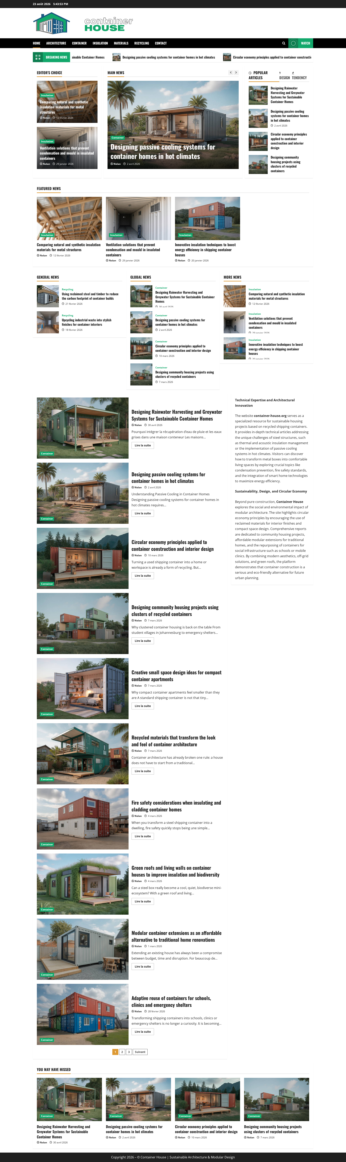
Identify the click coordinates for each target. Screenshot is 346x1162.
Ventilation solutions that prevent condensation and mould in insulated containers (67, 153)
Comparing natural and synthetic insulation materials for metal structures (64, 106)
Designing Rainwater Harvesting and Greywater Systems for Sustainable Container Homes (258, 95)
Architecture (56, 43)
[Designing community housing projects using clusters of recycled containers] (276, 1099)
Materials (121, 43)
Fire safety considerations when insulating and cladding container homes (83, 819)
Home (36, 43)
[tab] (264, 76)
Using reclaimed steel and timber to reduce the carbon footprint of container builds (48, 296)
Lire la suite (144, 446)
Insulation (100, 43)
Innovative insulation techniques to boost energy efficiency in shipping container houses (205, 249)
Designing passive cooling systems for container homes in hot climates (103, 57)
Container (79, 43)
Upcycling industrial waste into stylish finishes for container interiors (48, 322)
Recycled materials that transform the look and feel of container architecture (83, 753)
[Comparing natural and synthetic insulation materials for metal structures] (69, 218)
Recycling (141, 43)
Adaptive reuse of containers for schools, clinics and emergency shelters (83, 1014)
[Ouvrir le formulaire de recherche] (283, 43)
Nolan (117, 164)
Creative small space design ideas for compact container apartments (83, 688)
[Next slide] (236, 72)
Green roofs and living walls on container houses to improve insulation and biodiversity (83, 884)
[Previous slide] (230, 72)
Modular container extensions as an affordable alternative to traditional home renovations (83, 949)
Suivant (140, 1052)
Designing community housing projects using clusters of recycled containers (258, 164)
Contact (161, 43)
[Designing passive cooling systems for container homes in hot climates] (138, 1099)
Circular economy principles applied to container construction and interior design (220, 57)
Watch (305, 43)
